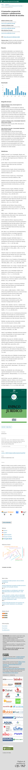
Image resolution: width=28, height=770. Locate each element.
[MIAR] (18, 736)
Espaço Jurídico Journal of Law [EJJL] (11, 1)
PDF (4, 427)
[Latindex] (18, 681)
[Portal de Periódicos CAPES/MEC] (18, 687)
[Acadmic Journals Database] (8, 719)
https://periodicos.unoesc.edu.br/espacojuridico (14, 668)
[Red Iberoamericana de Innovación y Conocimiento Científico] (8, 681)
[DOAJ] (8, 687)
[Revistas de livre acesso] (18, 730)
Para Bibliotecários (6, 630)
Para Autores (4, 628)
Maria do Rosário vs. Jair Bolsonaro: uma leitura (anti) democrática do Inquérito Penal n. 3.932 (13, 591)
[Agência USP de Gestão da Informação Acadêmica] (8, 725)
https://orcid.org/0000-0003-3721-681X (8, 33)
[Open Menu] (1, 1)
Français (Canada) (7, 536)
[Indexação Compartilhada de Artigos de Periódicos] (18, 714)
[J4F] (18, 703)
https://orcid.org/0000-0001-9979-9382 (8, 23)
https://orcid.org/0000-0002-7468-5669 (8, 28)
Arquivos (7, 4)
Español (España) (7, 534)
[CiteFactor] (18, 719)
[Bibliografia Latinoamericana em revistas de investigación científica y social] (8, 714)
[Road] (8, 736)
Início (2, 4)
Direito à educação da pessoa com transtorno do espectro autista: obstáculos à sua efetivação (13, 603)
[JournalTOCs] (8, 708)
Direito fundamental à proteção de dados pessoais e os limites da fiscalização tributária (14, 586)
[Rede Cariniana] (8, 750)
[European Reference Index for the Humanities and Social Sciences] (8, 741)
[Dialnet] (8, 692)
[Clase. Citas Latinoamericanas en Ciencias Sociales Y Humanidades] (18, 692)
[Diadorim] (8, 703)
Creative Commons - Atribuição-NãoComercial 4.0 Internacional (12, 664)
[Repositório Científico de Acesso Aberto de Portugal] (8, 698)
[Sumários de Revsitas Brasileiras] (18, 708)
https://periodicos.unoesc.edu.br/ (10, 672)
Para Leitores (4, 626)
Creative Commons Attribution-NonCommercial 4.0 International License (14, 658)
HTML (9, 427)
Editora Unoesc (21, 661)
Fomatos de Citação (6, 446)
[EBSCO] (18, 698)
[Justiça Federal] (18, 725)
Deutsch (5, 530)
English (5, 532)
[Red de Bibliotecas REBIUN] (8, 730)
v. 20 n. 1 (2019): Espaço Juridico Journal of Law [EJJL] (12, 6)
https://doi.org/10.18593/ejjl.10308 (12, 37)
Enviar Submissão (7, 522)
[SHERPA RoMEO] (18, 741)
